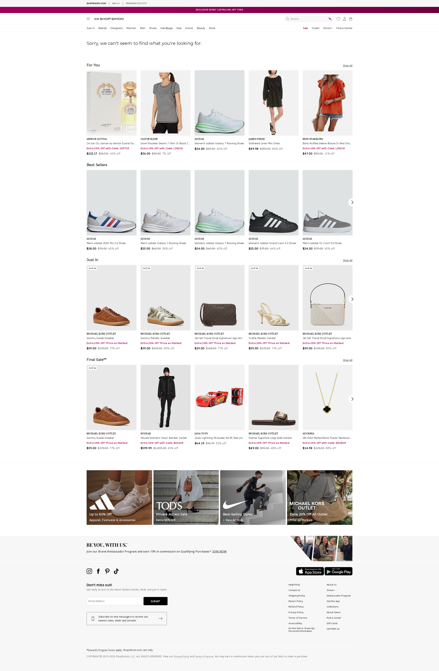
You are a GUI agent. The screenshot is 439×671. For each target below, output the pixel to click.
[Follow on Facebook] (99, 573)
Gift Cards (332, 623)
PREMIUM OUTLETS (136, 3)
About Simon (334, 612)
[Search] (309, 19)
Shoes (153, 28)
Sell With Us (333, 628)
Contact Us (294, 590)
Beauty (201, 28)
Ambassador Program (339, 595)
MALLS (116, 3)
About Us (332, 584)
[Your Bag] (350, 19)
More (212, 28)
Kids (178, 28)
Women (131, 28)
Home (189, 28)
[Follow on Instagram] (90, 573)
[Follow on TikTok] (116, 573)
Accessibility (295, 623)
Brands (102, 28)
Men (142, 28)
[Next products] (352, 202)
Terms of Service (298, 617)
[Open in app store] (310, 574)
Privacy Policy (296, 612)
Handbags (166, 28)
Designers (116, 28)
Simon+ (328, 28)
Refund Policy (296, 606)
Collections (333, 606)
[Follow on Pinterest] (108, 573)
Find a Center (344, 28)
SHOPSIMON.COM (96, 3)
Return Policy (296, 601)
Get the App (333, 601)
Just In (91, 28)
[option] (112, 113)
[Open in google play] (338, 574)
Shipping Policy (297, 595)
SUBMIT (155, 601)
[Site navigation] (88, 19)
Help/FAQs (294, 584)
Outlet (315, 28)
